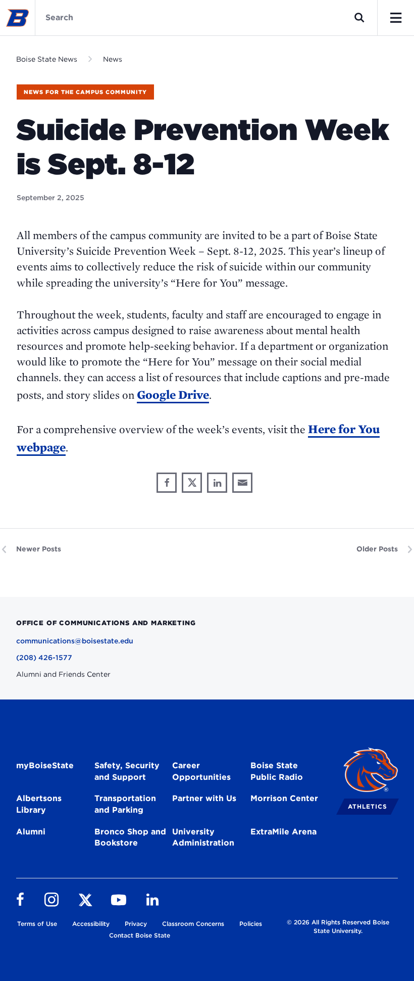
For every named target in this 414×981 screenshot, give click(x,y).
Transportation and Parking (125, 804)
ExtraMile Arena (283, 831)
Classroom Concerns (193, 923)
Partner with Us (204, 798)
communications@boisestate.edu (74, 641)
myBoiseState (45, 765)
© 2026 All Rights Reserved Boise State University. (338, 926)
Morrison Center (284, 798)
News (112, 59)
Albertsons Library (39, 804)
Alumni (30, 831)
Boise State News (46, 59)
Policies (250, 923)
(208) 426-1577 (44, 657)
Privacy (136, 923)
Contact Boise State (139, 935)
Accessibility (91, 923)
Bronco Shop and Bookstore (130, 837)
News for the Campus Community (85, 92)
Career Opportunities (201, 771)
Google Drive (173, 394)
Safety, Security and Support (127, 771)
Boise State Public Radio (276, 771)
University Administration (203, 837)
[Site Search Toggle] (359, 17)
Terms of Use (37, 923)
